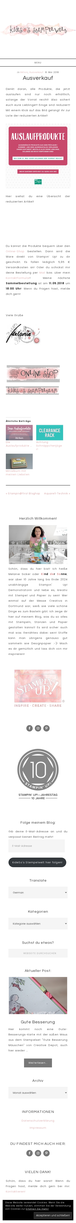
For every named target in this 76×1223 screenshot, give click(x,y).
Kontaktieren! (16, 1191)
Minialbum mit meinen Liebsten (18, 472)
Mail (42, 272)
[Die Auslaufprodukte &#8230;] (19, 432)
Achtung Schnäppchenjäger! (49, 445)
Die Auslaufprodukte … (19, 443)
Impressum (38, 1128)
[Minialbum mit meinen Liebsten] (19, 461)
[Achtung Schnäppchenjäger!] (49, 432)
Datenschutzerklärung (38, 1120)
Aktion (24, 72)
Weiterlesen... (38, 1063)
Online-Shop (15, 251)
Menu (38, 62)
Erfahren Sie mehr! (37, 1208)
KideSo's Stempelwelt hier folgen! (37, 862)
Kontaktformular (18, 278)
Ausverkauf (36, 72)
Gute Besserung (38, 1022)
